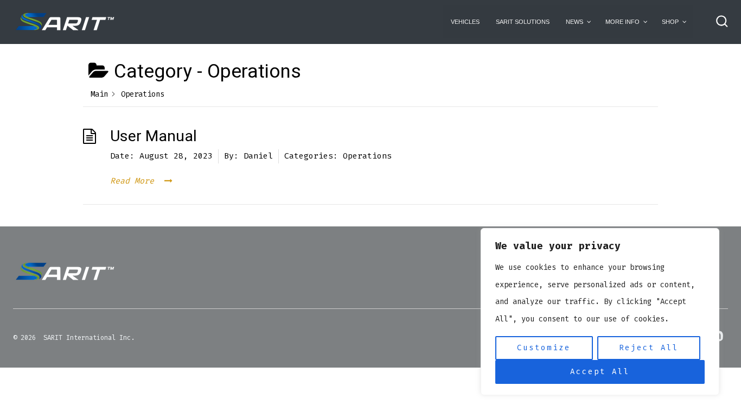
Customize (544, 348)
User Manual (153, 136)
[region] (600, 311)
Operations (367, 155)
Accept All (600, 372)
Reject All (649, 348)
